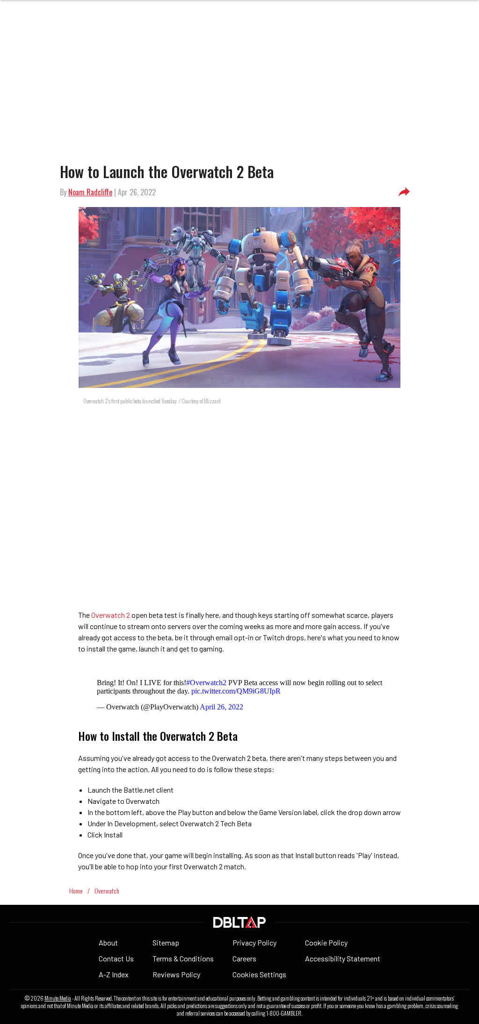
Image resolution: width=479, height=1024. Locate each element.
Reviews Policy (176, 974)
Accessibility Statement (342, 958)
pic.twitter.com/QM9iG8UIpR (236, 691)
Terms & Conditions (183, 958)
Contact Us (116, 958)
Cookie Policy (326, 942)
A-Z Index (114, 974)
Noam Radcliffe (90, 192)
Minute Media (57, 998)
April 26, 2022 (221, 707)
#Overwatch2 (206, 683)
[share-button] (404, 192)
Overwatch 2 (110, 614)
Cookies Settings (259, 974)
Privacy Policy (254, 942)
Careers (244, 958)
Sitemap (165, 942)
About (108, 942)
